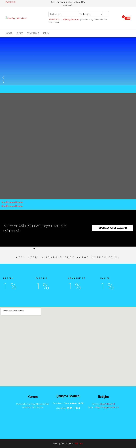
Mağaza (9, 33)
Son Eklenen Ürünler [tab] (12, 202)
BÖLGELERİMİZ (33, 33)
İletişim (46, 33)
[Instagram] (78, 421)
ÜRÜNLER (19, 33)
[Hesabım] (118, 18)
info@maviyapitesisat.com (70, 19)
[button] (45, 77)
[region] (45, 61)
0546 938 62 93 (11, 2)
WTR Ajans (79, 443)
